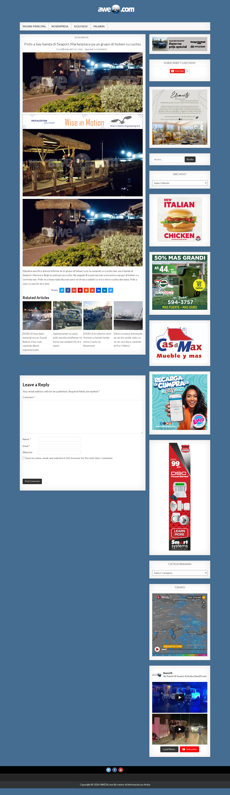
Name (27, 439)
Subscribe (191, 749)
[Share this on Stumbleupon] (92, 290)
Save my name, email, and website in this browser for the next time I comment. (69, 458)
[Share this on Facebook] (67, 290)
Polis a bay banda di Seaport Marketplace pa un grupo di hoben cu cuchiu (82, 44)
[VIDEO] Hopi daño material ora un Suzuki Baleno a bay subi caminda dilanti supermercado (35, 341)
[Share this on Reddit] (86, 290)
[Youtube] (120, 769)
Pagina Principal (34, 26)
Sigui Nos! (81, 26)
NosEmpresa (60, 26)
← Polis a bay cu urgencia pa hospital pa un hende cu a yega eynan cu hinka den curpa (67, 363)
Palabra (99, 26)
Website (27, 452)
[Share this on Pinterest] (80, 290)
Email (26, 445)
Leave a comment (97, 49)
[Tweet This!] (61, 290)
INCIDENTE (83, 37)
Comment (29, 397)
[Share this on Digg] (98, 290)
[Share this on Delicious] (110, 290)
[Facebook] (114, 769)
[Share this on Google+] (74, 290)
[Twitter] (108, 769)
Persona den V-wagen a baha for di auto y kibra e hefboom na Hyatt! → (106, 367)
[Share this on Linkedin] (104, 290)
